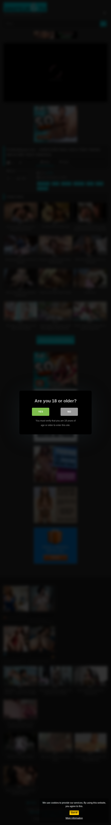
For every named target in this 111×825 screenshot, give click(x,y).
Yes (40, 411)
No (69, 411)
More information (74, 818)
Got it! (74, 812)
